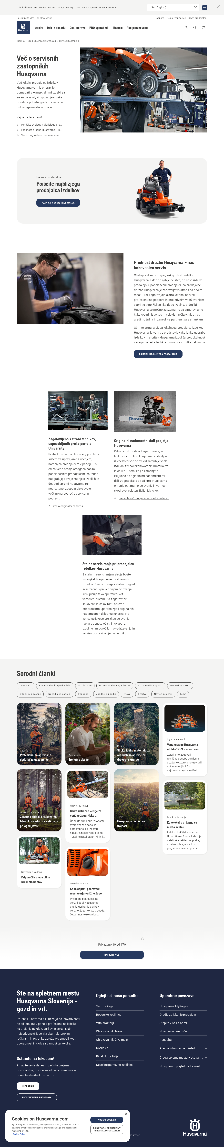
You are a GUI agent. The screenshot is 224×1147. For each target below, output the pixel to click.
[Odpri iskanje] (186, 28)
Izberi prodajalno (197, 18)
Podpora (159, 18)
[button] (38, 27)
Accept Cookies (107, 1120)
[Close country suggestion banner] (218, 6)
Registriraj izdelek (176, 18)
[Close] (126, 1114)
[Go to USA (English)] (204, 7)
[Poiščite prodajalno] (195, 28)
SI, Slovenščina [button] (44, 18)
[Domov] (23, 27)
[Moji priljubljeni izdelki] (203, 28)
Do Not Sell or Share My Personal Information (107, 1129)
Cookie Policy (19, 1134)
